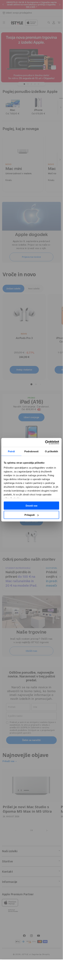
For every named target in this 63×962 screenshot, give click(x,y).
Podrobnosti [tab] (31, 451)
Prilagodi (29, 515)
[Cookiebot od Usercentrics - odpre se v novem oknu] (45, 442)
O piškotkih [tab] (51, 451)
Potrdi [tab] (11, 451)
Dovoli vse (31, 505)
